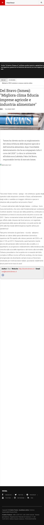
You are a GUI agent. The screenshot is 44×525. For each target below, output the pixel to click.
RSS (32, 498)
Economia (12, 80)
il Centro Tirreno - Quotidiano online (19, 510)
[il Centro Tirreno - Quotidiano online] (10, 2)
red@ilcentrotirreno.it (9, 272)
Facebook (8, 495)
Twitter (20, 495)
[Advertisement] (22, 387)
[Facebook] (3, 275)
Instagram (20, 498)
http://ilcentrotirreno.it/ (27, 269)
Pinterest (33, 495)
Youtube (8, 498)
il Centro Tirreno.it (7, 514)
